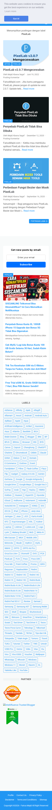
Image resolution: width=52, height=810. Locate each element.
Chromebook (21, 453)
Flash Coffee (32, 468)
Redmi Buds (35, 580)
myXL (37, 543)
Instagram (23, 506)
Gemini (41, 474)
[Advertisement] (26, 757)
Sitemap (43, 800)
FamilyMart (10, 468)
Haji (24, 490)
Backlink (26, 431)
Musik (19, 543)
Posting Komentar (11, 77)
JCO (26, 516)
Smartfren (27, 617)
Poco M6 (9, 564)
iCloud (7, 500)
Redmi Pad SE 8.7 (12, 601)
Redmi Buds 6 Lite (32, 585)
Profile (11, 795)
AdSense (8, 410)
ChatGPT (42, 447)
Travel (44, 638)
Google (19, 479)
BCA (36, 431)
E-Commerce (10, 463)
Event (32, 463)
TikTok (29, 633)
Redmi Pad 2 (30, 596)
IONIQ (34, 506)
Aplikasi (8, 421)
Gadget (14, 474)
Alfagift (37, 410)
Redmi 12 (9, 575)
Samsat (37, 601)
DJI (24, 458)
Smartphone (40, 617)
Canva (7, 447)
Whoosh (21, 660)
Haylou (32, 490)
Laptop (8, 527)
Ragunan (9, 569)
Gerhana (8, 479)
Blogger (30, 437)
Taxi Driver (18, 622)
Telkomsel (40, 628)
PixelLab (16, 64)
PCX (42, 553)
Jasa (18, 516)
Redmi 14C (34, 575)
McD (31, 532)
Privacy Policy (35, 795)
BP (46, 437)
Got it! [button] (16, 18)
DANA (7, 458)
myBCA (28, 543)
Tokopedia (9, 638)
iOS (42, 506)
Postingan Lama (38, 221)
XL (39, 665)
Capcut (17, 447)
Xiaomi (31, 665)
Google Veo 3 (41, 484)
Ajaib (28, 410)
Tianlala (19, 633)
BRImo (16, 442)
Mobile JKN (31, 537)
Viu (42, 649)
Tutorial (16, 644)
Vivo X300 (16, 654)
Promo (34, 564)
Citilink (34, 453)
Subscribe (26, 264)
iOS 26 (7, 511)
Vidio (28, 649)
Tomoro (34, 638)
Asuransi (39, 426)
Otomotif (25, 553)
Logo (41, 527)
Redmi (34, 569)
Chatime (8, 453)
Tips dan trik (40, 633)
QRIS (42, 564)
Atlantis (16, 431)
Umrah (44, 644)
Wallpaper (40, 654)
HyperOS (29, 495)
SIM (6, 617)
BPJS (7, 442)
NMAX (7, 548)
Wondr (22, 665)
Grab (16, 490)
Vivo (7, 654)
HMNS (42, 490)
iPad (16, 511)
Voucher (28, 654)
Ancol (18, 415)
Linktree (18, 527)
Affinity (19, 410)
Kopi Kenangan (19, 522)
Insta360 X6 (10, 506)
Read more (28, 88)
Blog (22, 437)
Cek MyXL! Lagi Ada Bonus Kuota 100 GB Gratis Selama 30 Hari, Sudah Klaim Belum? (25, 348)
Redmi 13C (21, 575)
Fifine (20, 468)
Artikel (7, 64)
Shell (14, 612)
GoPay (8, 490)
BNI (39, 437)
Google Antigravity (34, 479)
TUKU (7, 644)
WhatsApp (9, 660)
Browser (26, 442)
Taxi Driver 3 (31, 622)
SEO (6, 612)
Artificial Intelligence (14, 426)
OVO (35, 553)
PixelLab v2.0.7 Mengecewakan (23, 69)
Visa (36, 649)
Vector (19, 649)
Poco (25, 559)
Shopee (22, 612)
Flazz (43, 468)
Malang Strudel (19, 532)
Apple (17, 421)
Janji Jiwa (35, 511)
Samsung (9, 606)
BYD (42, 442)
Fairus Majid (26, 805)
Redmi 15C (21, 580)
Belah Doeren (10, 437)
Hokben (8, 495)
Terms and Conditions (27, 800)
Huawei (18, 495)
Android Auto (41, 415)
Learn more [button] (10, 11)
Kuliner (39, 522)
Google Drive (10, 484)
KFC (6, 522)
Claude (43, 453)
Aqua (26, 421)
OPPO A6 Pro (29, 548)
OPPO (16, 548)
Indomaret (30, 500)
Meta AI (40, 532)
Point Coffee (21, 564)
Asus (7, 431)
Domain (32, 458)
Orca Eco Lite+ (11, 553)
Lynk (7, 532)
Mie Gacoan (10, 537)
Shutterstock (35, 612)
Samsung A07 (23, 606)
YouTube (23, 670)
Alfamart (9, 415)
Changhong (29, 447)
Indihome (18, 500)
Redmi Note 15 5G (13, 596)
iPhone (24, 511)
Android (28, 415)
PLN (18, 559)
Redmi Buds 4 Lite (13, 585)
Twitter (26, 644)
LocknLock (30, 527)
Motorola (9, 543)
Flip (6, 474)
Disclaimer (9, 800)
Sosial (7, 622)
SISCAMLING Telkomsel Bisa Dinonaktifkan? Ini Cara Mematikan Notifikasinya (23, 307)
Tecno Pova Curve (13, 628)
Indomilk (42, 500)
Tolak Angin (22, 638)
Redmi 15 (9, 580)
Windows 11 (10, 665)
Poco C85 (35, 559)
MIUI (21, 537)
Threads (8, 633)
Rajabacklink (22, 569)
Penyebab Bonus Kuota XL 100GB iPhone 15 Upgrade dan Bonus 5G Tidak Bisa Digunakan (22, 327)
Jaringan (9, 516)
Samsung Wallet (40, 606)
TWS (35, 644)
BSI (34, 442)
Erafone (23, 463)
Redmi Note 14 (30, 591)
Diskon (16, 458)
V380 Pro (9, 649)
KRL (31, 522)
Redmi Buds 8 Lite (13, 591)
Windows (32, 660)
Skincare (15, 617)
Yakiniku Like (10, 670)
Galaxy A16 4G (28, 474)
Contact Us (21, 795)
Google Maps (25, 484)
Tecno (43, 622)
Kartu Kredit (36, 516)
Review (27, 601)
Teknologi (28, 628)
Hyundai (40, 495)
